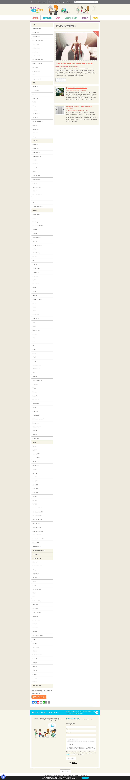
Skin (34, 341)
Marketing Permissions (72, 739)
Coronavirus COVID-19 (38, 225)
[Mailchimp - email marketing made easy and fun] (73, 764)
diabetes (57, 66)
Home (33, 2)
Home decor (35, 608)
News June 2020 (37, 527)
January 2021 (36, 461)
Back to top (65, 771)
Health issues (36, 276)
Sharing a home (36, 71)
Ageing (34, 280)
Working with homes (37, 63)
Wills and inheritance (37, 206)
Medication (35, 396)
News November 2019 (38, 531)
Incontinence (36, 314)
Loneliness (35, 628)
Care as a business (37, 28)
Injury (34, 322)
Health (35, 17)
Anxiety (34, 407)
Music (34, 593)
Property (35, 191)
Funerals (35, 256)
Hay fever (35, 307)
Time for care (36, 44)
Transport (35, 624)
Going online (36, 647)
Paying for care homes (38, 59)
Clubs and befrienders (38, 635)
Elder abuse (35, 67)
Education (35, 639)
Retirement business (37, 195)
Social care (35, 75)
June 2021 (35, 481)
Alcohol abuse (36, 214)
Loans (34, 171)
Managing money (37, 175)
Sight (34, 338)
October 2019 (36, 542)
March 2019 (35, 484)
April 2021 (35, 450)
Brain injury (35, 222)
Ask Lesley (35, 86)
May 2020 (35, 500)
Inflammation (36, 318)
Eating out (35, 662)
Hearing (34, 311)
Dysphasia (35, 295)
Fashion (34, 585)
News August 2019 (37, 508)
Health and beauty (37, 566)
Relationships (36, 90)
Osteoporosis (36, 423)
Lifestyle (35, 570)
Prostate (34, 334)
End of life (35, 249)
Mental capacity (36, 415)
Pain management (37, 330)
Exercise (35, 434)
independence (73, 90)
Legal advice (36, 168)
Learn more (68, 754)
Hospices (35, 264)
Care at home (36, 32)
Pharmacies (35, 384)
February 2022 (36, 457)
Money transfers (36, 179)
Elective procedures (37, 299)
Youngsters (35, 137)
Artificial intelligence (37, 121)
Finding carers (36, 36)
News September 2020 (38, 539)
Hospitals (35, 376)
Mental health (36, 399)
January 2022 (36, 465)
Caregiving (35, 117)
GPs (33, 372)
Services (35, 670)
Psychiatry (36, 554)
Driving (34, 581)
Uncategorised (37, 685)
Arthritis (34, 218)
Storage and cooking (37, 245)
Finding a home (36, 55)
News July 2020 (36, 523)
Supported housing (37, 79)
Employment (36, 106)
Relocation (35, 616)
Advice (34, 102)
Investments (35, 164)
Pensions (35, 183)
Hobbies (34, 651)
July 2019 (35, 469)
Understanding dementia (38, 419)
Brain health (35, 411)
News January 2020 (37, 519)
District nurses (36, 369)
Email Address (69, 725)
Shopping (35, 674)
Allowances (35, 144)
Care (58, 17)
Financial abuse (36, 152)
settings (75, 778)
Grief (34, 260)
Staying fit (35, 430)
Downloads (52, 2)
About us (69, 2)
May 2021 (35, 504)
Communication (36, 577)
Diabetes (35, 291)
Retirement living (37, 600)
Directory (61, 2)
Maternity (35, 125)
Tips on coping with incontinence (76, 88)
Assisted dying (36, 253)
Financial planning (37, 156)
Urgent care (35, 392)
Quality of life (71, 17)
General (34, 94)
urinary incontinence (73, 66)
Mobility (34, 326)
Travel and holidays (37, 655)
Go (96, 2)
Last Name (68, 733)
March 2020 (35, 488)
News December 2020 (38, 512)
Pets (34, 597)
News (95, 17)
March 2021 (35, 492)
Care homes (35, 52)
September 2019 (36, 546)
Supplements (36, 438)
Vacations (35, 666)
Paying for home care (38, 40)
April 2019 (35, 446)
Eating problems (36, 237)
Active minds (36, 403)
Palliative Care (36, 268)
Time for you (36, 98)
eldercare (68, 110)
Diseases (35, 229)
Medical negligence (37, 380)
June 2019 (35, 477)
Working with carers (37, 48)
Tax (33, 202)
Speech (34, 349)
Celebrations (36, 573)
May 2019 (35, 496)
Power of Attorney (37, 187)
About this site (42, 2)
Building (34, 110)
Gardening (35, 643)
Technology (35, 678)
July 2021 (35, 473)
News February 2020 (38, 515)
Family (85, 17)
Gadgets (34, 303)
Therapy (34, 388)
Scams (34, 198)
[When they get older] (36, 12)
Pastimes (35, 631)
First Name (68, 729)
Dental (34, 287)
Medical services (36, 365)
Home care (35, 604)
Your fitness (35, 133)
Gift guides (35, 562)
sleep (34, 345)
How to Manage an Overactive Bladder (74, 63)
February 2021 (36, 454)
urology (34, 361)
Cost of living (36, 148)
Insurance (35, 160)
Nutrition (35, 241)
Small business (36, 113)
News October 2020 (37, 535)
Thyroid (34, 357)
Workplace (35, 682)
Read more (61, 80)
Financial (47, 17)
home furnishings (37, 612)
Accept (85, 777)
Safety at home (36, 620)
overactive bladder (64, 66)
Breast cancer (36, 283)
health (67, 90)
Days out (35, 658)
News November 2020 (39, 550)
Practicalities (36, 272)
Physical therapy (36, 427)
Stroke (34, 353)
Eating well (35, 233)
